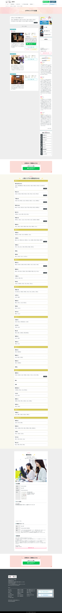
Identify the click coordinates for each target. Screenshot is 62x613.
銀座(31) (20, 21)
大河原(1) (36, 291)
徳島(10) (16, 360)
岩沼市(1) (33, 291)
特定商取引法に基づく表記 (30, 594)
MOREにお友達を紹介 (20, 594)
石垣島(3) (21, 414)
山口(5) (19, 327)
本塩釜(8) (22, 291)
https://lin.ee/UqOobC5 (16, 585)
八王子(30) (23, 21)
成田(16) (31, 200)
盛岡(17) (16, 313)
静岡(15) (16, 271)
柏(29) (19, 200)
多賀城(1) (25, 291)
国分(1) (20, 389)
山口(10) (16, 325)
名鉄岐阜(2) (20, 283)
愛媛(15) (16, 355)
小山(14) (20, 214)
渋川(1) (36, 226)
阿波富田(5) (19, 362)
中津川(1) (31, 283)
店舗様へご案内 (29, 592)
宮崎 (16, 384)
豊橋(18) (16, 264)
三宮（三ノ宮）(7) (20, 246)
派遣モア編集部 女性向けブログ (31, 589)
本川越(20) (19, 193)
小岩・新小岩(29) (30, 21)
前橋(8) (22, 226)
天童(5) (19, 297)
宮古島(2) (24, 414)
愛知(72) (16, 262)
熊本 (16, 380)
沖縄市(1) (28, 414)
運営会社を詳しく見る (31, 547)
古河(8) (31, 219)
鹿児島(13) (17, 387)
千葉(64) (16, 200)
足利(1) (25, 214)
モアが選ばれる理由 (25, 4)
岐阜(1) (28, 283)
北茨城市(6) (34, 219)
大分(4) (16, 393)
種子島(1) (25, 389)
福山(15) (19, 321)
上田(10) (16, 422)
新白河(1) (25, 302)
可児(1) (26, 283)
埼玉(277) (17, 191)
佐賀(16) (16, 406)
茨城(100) (17, 217)
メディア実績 (9, 593)
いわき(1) (21, 302)
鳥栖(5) (19, 406)
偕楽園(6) (38, 219)
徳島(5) (16, 362)
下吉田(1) (19, 433)
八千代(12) (34, 200)
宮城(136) (17, 289)
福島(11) (16, 302)
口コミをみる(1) (34, 49)
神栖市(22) (16, 219)
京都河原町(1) (26, 234)
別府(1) (19, 395)
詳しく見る (27, 49)
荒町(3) (21, 444)
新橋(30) (27, 21)
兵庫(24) (16, 244)
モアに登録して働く (31, 47)
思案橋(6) (16, 400)
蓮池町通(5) (19, 351)
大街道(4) (21, 357)
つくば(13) (23, 219)
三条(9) (23, 234)
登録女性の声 (10, 596)
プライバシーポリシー (29, 593)
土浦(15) (20, 219)
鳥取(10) (16, 341)
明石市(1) (32, 246)
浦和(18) (23, 193)
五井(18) (24, 200)
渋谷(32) (17, 21)
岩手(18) (16, 311)
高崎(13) (19, 226)
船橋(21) (21, 200)
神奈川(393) (17, 205)
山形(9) (16, 297)
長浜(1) (16, 256)
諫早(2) (22, 400)
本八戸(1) (19, 308)
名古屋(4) (22, 264)
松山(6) (16, 357)
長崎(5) (19, 400)
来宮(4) (27, 271)
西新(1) (38, 374)
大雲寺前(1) (22, 332)
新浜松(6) (24, 271)
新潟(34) (16, 426)
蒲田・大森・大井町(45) (23, 19)
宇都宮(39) (16, 214)
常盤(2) (16, 332)
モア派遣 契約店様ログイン (46, 595)
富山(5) (16, 444)
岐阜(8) (16, 281)
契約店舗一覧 (19, 593)
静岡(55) (16, 269)
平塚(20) (28, 207)
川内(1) (23, 389)
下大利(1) (31, 374)
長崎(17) (16, 398)
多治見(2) (16, 283)
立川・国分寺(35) (13, 21)
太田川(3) (34, 264)
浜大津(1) (19, 256)
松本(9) (19, 422)
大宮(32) (16, 193)
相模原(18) (37, 207)
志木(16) (34, 193)
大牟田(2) (28, 374)
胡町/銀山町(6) (23, 321)
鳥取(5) (16, 343)
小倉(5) (22, 374)
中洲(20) (16, 374)
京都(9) (20, 234)
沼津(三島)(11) (20, 271)
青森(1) (16, 308)
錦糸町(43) (31, 19)
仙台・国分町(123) (17, 291)
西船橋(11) (37, 200)
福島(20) (16, 300)
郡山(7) (19, 302)
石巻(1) (28, 291)
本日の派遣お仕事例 (11, 594)
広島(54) (16, 319)
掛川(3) (35, 271)
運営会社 (31, 4)
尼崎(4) (24, 246)
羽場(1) (23, 283)
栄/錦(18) (19, 264)
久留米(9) (19, 374)
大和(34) (25, 207)
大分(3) (16, 395)
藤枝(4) (33, 271)
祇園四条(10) (17, 234)
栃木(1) (28, 214)
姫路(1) (29, 246)
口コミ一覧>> (49, 128)
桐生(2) (30, 226)
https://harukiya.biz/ (24, 490)
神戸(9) (16, 246)
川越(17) (28, 193)
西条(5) (19, 357)
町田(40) (34, 19)
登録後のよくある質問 (20, 592)
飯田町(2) (33, 226)
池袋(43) (28, 19)
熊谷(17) (31, 193)
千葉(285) (17, 198)
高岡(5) (19, 444)
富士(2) (38, 271)
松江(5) (16, 338)
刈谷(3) (32, 264)
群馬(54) (16, 224)
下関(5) (16, 327)
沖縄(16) (16, 412)
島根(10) (16, 336)
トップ (7, 4)
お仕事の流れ (12, 4)
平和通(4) (25, 374)
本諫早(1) (30, 400)
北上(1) (19, 313)
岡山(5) (16, 330)
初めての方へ (18, 4)
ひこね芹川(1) (25, 256)
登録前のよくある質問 (20, 589)
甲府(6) (16, 433)
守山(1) (22, 256)
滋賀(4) (16, 254)
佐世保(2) (24, 400)
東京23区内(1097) (18, 183)
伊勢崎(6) (24, 226)
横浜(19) (31, 207)
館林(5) (28, 226)
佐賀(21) (16, 404)
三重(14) (16, 276)
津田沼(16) (27, 200)
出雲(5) (19, 338)
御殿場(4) (29, 271)
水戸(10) (26, 219)
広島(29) (16, 321)
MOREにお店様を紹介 (20, 596)
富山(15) (16, 442)
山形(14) (16, 295)
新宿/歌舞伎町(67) (16, 19)
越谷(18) (25, 193)
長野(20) (16, 420)
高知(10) (16, 349)
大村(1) (28, 400)
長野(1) (21, 422)
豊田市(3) (29, 264)
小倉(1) (30, 234)
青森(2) (16, 306)
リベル (13, 31)
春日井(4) (25, 264)
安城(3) (38, 264)
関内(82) (16, 207)
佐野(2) (23, 214)
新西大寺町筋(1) (26, 332)
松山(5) (16, 414)
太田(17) (16, 226)
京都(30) (16, 232)
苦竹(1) (31, 291)
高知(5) (16, 351)
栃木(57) (16, 212)
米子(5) (19, 343)
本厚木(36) (22, 207)
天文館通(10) (17, 389)
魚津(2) (24, 444)
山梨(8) (16, 431)
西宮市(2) (26, 246)
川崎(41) (19, 207)
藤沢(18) (34, 207)
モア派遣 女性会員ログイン (46, 591)
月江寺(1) (22, 433)
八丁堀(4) (27, 321)
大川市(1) (34, 374)
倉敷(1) (19, 332)
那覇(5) (19, 414)
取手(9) (29, 219)
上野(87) (12, 19)
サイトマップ (28, 596)
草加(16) (37, 193)
